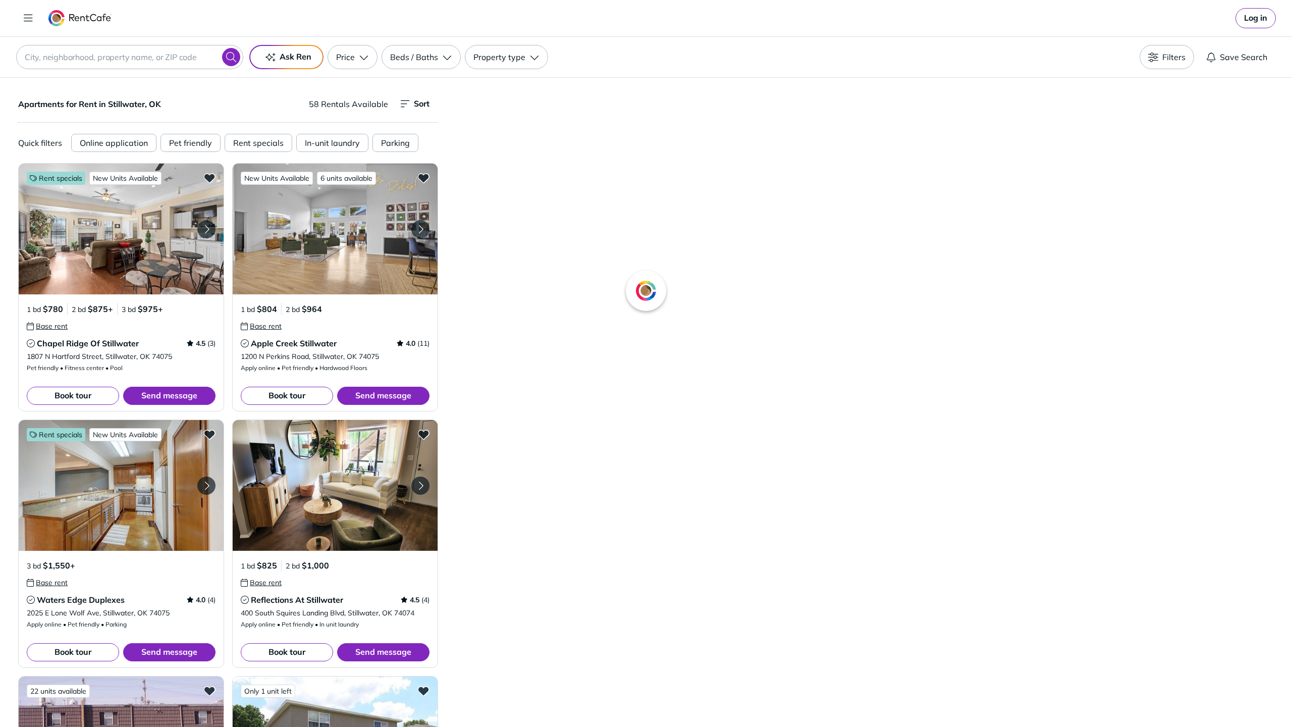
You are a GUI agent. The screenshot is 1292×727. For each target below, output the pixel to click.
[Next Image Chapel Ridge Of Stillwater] (206, 229)
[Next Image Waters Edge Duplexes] (206, 486)
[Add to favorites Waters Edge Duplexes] (209, 434)
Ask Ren (295, 56)
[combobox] (129, 57)
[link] (1255, 18)
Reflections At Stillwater (297, 600)
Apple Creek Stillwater (294, 343)
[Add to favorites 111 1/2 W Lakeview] (423, 691)
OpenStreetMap (916, 697)
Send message (169, 395)
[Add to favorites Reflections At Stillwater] (423, 434)
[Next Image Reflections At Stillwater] (420, 486)
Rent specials (258, 143)
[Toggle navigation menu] (28, 18)
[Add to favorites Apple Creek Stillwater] (423, 178)
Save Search (1243, 57)
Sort (421, 103)
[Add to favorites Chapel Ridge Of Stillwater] (209, 178)
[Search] (231, 57)
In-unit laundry (332, 143)
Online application (114, 143)
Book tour (73, 395)
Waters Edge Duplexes (81, 600)
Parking (395, 143)
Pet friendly (190, 143)
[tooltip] (47, 326)
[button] (121, 229)
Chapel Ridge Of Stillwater (88, 343)
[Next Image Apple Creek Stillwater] (420, 229)
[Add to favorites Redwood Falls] (209, 691)
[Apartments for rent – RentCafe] (80, 18)
